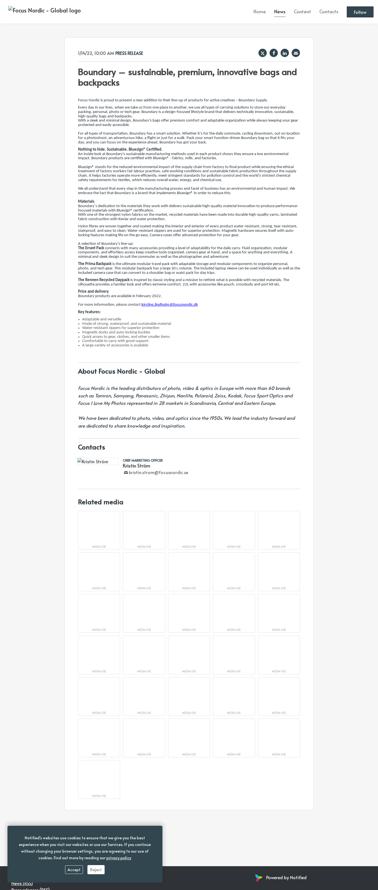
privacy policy (118, 857)
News (280, 11)
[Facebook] (274, 53)
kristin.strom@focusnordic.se (158, 472)
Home (259, 11)
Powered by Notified (286, 877)
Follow (360, 12)
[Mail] (296, 53)
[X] (262, 53)
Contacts (328, 11)
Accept (74, 869)
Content (302, 11)
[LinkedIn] (285, 53)
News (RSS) (22, 883)
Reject (96, 869)
